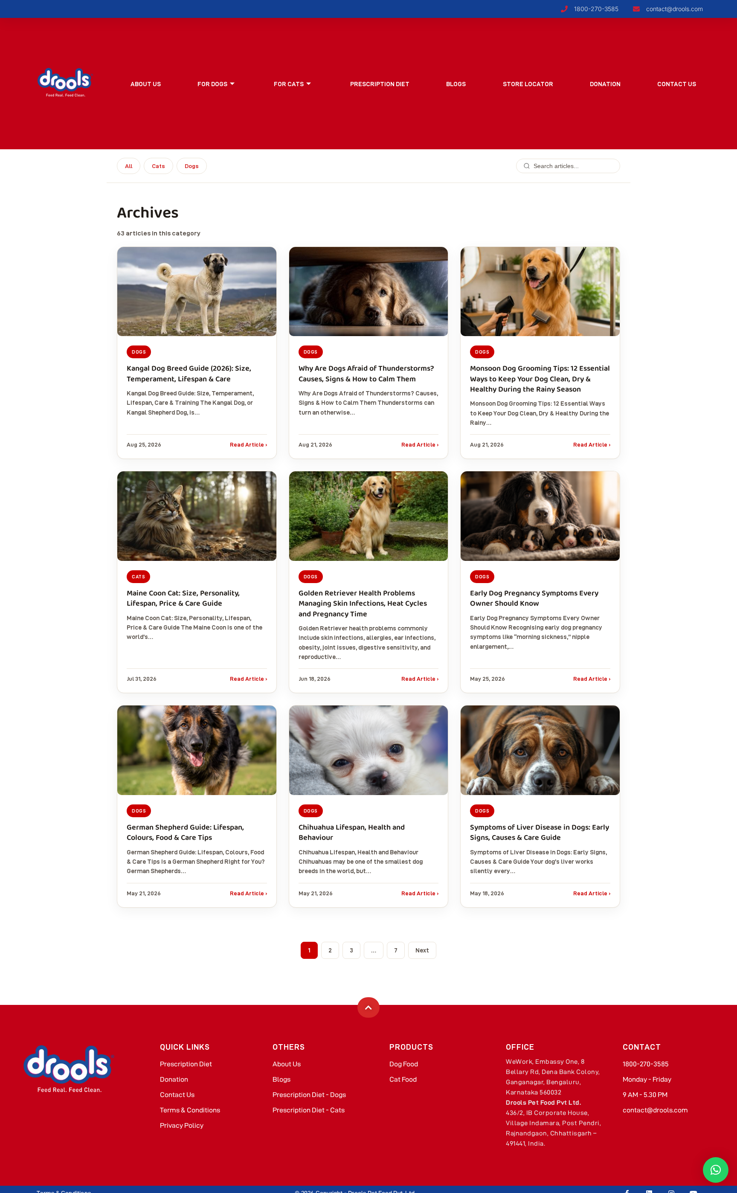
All (128, 166)
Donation (604, 84)
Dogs (192, 166)
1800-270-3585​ (646, 1064)
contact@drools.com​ (655, 1110)
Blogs (456, 84)
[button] (715, 1170)
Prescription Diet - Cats (309, 1110)
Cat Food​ (403, 1079)
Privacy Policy (181, 1125)
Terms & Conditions (190, 1110)
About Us (146, 84)
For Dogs (212, 84)
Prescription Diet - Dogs (309, 1094)
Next (422, 950)
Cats (158, 166)
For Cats (289, 84)
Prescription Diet (379, 84)
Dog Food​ (403, 1064)
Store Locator (527, 84)
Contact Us (676, 84)
